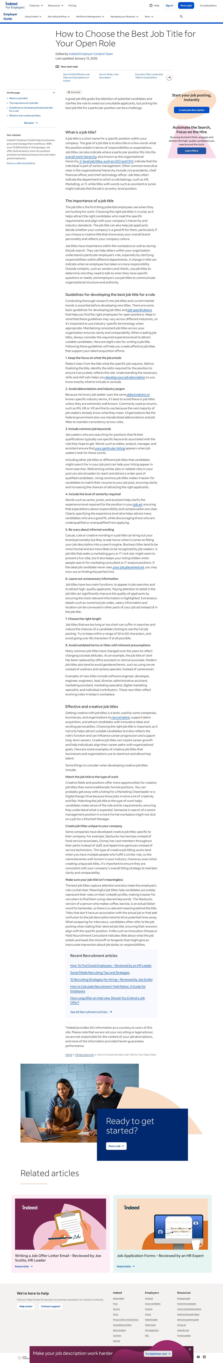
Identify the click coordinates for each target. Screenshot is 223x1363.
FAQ (147, 1335)
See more (29, 122)
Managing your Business (123, 16)
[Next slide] (169, 77)
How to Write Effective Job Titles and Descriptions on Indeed (76, 77)
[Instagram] (204, 1358)
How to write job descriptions (189, 1309)
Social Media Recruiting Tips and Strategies (100, 972)
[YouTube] (198, 1358)
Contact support (50, 1306)
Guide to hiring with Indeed (188, 1314)
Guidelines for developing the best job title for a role (31, 109)
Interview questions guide (188, 1319)
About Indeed (118, 1298)
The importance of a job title (23, 102)
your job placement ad (128, 567)
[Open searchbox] (181, 16)
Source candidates (152, 1303)
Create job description (191, 109)
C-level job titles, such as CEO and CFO (106, 161)
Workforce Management (88, 16)
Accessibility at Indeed (122, 1325)
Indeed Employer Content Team (91, 54)
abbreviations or (138, 394)
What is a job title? (18, 98)
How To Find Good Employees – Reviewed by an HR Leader (111, 965)
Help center (26, 1306)
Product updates (184, 1335)
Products (148, 1309)
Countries (117, 1335)
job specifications (139, 310)
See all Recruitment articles (89, 1012)
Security (116, 1309)
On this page (13, 92)
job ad (137, 504)
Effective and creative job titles (25, 115)
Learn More (191, 150)
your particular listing (110, 448)
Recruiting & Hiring (57, 16)
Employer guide (183, 1298)
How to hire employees (186, 1303)
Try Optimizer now (156, 1353)
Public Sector (150, 1325)
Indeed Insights (151, 1319)
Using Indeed (31, 16)
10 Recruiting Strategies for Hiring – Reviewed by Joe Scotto (111, 979)
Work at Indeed (119, 1330)
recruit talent (120, 717)
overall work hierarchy (80, 157)
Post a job (149, 1298)
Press (115, 1303)
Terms (115, 1314)
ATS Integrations (152, 1330)
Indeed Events (183, 1330)
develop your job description (125, 377)
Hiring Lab (181, 1325)
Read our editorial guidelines (21, 163)
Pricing (72, 5)
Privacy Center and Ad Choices (125, 1319)
